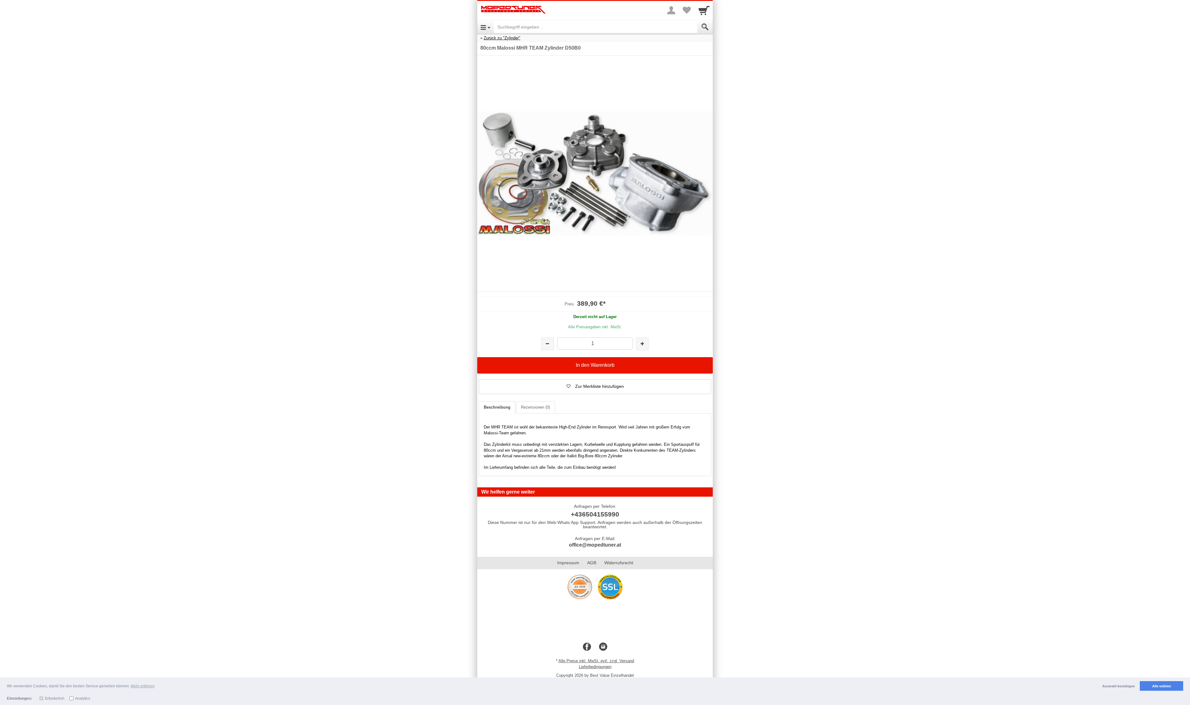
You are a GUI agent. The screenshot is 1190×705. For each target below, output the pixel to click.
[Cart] (704, 10)
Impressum (568, 562)
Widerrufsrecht (618, 562)
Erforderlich (54, 698)
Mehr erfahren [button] (143, 686)
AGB (591, 562)
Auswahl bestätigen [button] (1118, 686)
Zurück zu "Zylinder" (502, 38)
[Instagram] (603, 647)
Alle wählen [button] (1161, 686)
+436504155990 (595, 514)
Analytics (82, 698)
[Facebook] (587, 647)
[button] (595, 386)
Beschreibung (497, 407)
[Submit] (705, 27)
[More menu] (671, 10)
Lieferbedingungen (595, 666)
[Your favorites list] (687, 10)
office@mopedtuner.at (595, 545)
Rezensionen (535, 407)
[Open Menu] (485, 27)
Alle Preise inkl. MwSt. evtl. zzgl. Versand (596, 660)
